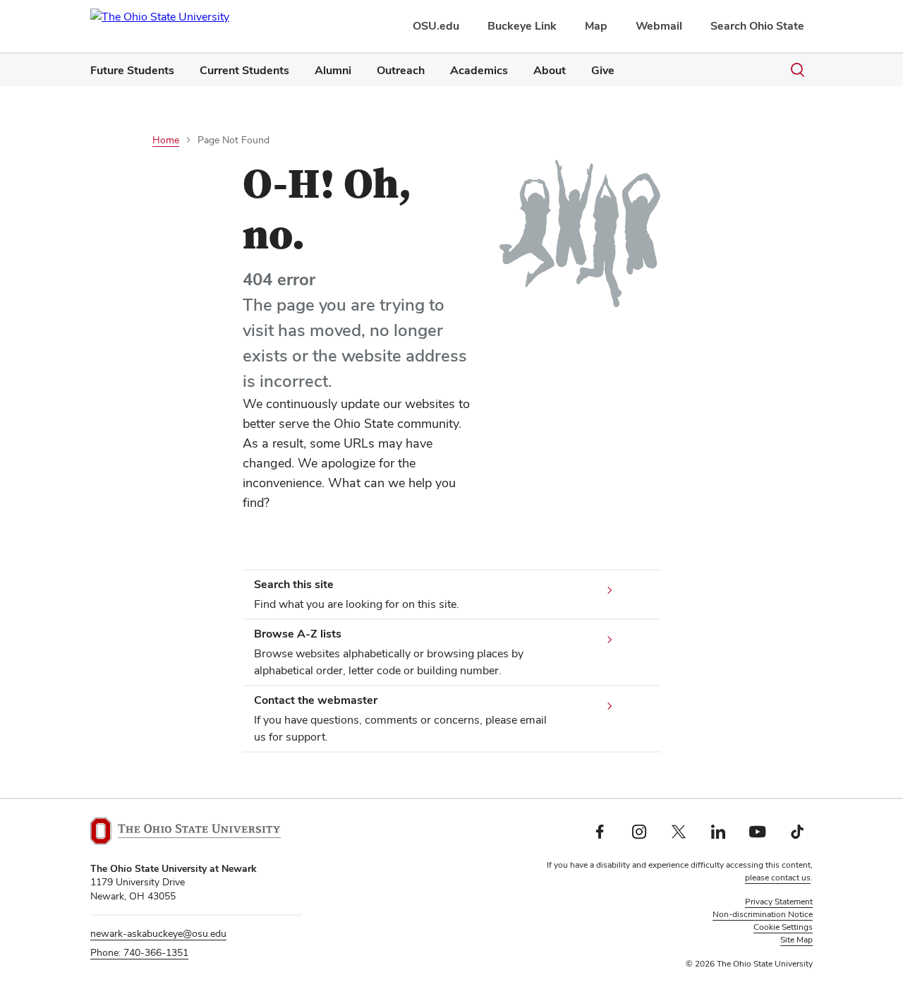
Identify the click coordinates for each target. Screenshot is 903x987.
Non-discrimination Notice (763, 914)
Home (165, 139)
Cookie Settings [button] (783, 927)
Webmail (659, 25)
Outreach (401, 70)
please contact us (778, 877)
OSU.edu (436, 25)
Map (596, 25)
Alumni (333, 70)
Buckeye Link (522, 25)
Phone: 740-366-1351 (139, 952)
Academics (479, 70)
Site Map (796, 939)
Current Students (244, 70)
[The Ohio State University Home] (185, 831)
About (549, 70)
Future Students (132, 70)
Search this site (294, 584)
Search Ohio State (757, 25)
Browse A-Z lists (297, 633)
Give (602, 70)
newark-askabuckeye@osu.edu (158, 933)
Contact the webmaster (315, 700)
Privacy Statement (779, 901)
